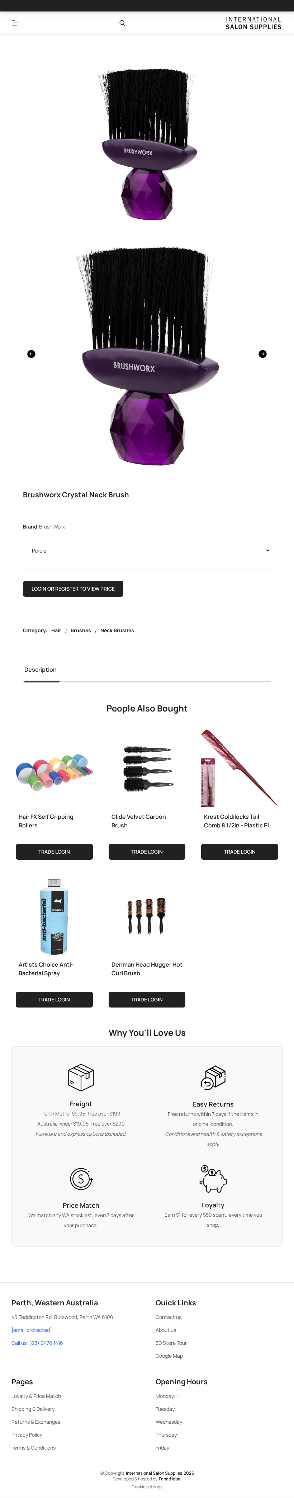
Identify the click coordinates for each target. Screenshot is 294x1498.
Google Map (169, 1355)
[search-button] (122, 23)
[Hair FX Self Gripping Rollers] (54, 766)
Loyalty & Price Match (36, 1396)
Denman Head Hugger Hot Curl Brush (147, 969)
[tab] (40, 670)
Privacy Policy (26, 1434)
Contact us (168, 1317)
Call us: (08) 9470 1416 (37, 1342)
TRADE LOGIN (54, 851)
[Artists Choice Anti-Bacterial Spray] (54, 914)
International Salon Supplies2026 (160, 1473)
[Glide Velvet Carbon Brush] (147, 766)
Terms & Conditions (33, 1447)
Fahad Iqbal (170, 1479)
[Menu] (15, 22)
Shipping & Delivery (32, 1408)
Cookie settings (147, 1487)
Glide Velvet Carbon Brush (139, 821)
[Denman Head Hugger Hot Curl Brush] (147, 914)
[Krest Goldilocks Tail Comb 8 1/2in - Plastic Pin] (240, 766)
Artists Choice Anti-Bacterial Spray (46, 969)
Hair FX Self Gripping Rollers (46, 821)
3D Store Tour (171, 1342)
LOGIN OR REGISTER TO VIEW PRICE (73, 588)
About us (166, 1329)
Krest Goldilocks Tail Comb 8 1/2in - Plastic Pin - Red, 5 (238, 821)
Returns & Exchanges (35, 1421)
